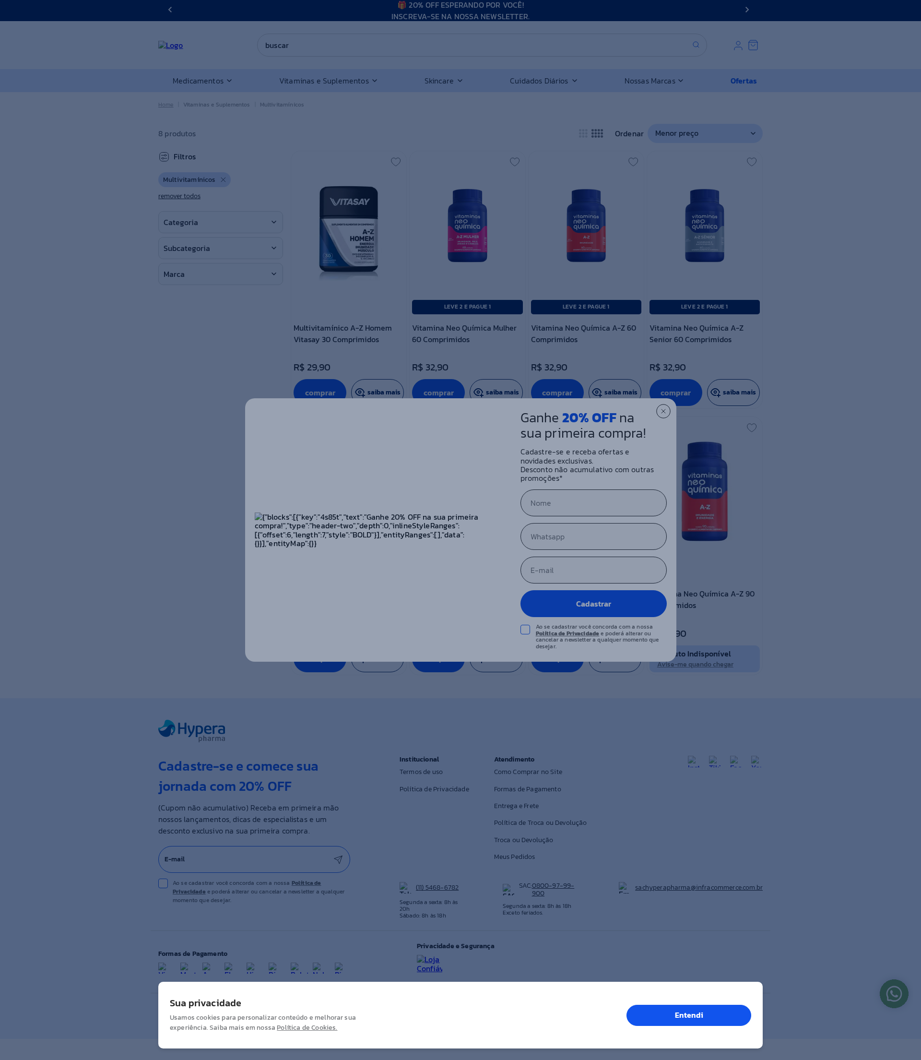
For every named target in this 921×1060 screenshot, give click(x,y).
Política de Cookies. (307, 1028)
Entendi (689, 1015)
